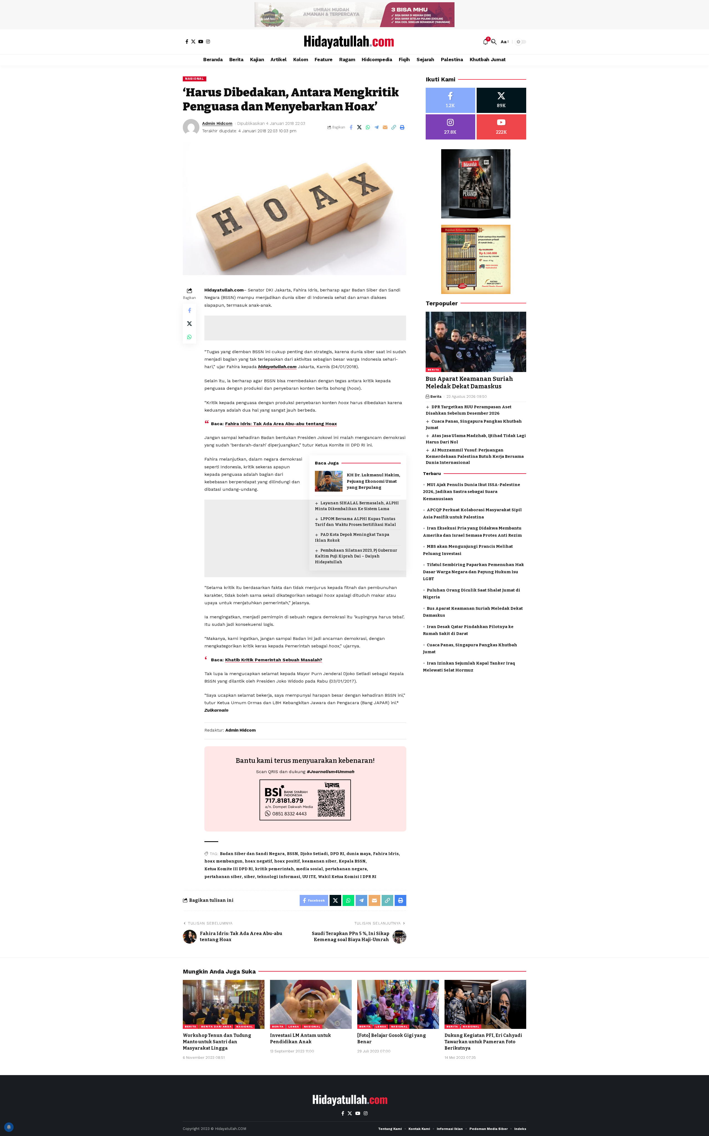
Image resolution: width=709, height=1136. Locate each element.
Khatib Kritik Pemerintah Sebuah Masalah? (273, 659)
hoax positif (287, 861)
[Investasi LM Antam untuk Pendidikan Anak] (311, 1004)
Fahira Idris (386, 853)
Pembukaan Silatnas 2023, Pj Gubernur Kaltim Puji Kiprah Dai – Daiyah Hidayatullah (356, 556)
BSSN (292, 853)
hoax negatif (258, 861)
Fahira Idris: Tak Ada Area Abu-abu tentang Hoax (281, 423)
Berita (433, 369)
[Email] (385, 127)
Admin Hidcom (217, 123)
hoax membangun (223, 861)
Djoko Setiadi (314, 853)
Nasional (194, 79)
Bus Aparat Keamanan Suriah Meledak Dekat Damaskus (469, 382)
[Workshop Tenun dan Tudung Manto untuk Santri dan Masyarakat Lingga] (223, 1004)
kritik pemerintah (274, 869)
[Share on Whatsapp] (368, 127)
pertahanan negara (346, 869)
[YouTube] (201, 41)
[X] (193, 41)
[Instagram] (208, 41)
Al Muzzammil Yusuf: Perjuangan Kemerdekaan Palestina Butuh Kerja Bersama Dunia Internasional (475, 456)
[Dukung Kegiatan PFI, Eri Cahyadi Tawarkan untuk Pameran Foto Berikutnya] (485, 1004)
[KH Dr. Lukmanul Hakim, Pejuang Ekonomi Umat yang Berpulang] (329, 481)
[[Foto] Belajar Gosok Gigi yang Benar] (398, 1004)
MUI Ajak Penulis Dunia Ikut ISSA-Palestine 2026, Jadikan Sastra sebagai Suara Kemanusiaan (471, 491)
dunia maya (358, 853)
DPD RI (337, 853)
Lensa (293, 1026)
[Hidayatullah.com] (354, 41)
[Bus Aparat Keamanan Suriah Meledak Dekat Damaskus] (476, 342)
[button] (494, 42)
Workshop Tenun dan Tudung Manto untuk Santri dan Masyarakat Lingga (217, 1042)
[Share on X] (359, 127)
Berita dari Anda (216, 1026)
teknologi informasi (278, 876)
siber (249, 876)
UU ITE (309, 876)
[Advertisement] (305, 328)
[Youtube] (501, 127)
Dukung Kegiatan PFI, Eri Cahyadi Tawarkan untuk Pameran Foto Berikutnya (483, 1042)
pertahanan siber (223, 876)
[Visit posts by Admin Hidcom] (191, 127)
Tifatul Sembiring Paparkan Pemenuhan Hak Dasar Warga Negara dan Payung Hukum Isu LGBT (473, 571)
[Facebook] (187, 41)
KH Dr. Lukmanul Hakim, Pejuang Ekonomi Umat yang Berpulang (373, 481)
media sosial (309, 869)
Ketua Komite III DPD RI (228, 869)
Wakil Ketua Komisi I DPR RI (347, 876)
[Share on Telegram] (377, 127)
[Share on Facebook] (351, 127)
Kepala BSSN (352, 861)
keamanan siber (319, 861)
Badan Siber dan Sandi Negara (252, 853)
